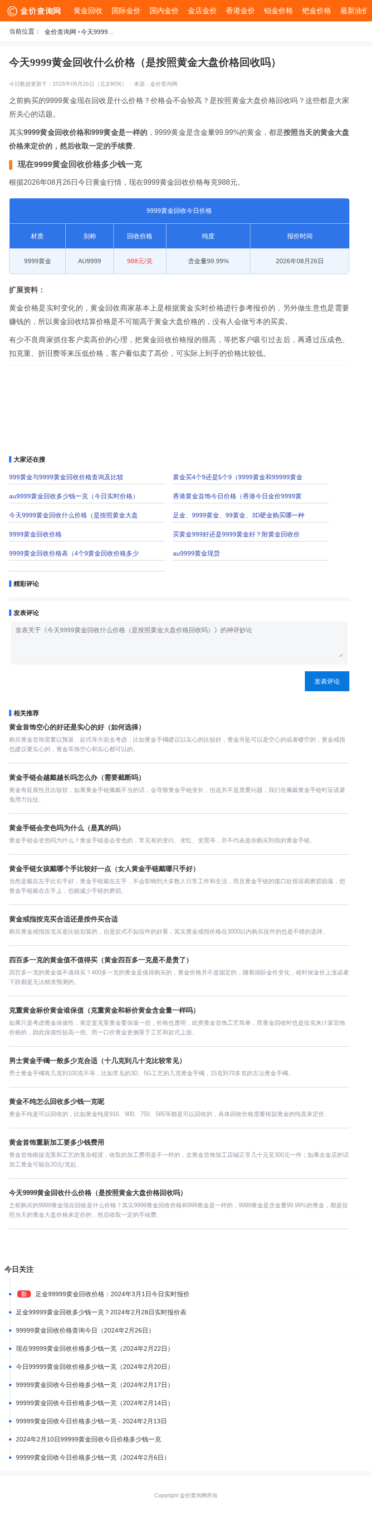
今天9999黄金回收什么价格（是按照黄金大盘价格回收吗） (99, 31)
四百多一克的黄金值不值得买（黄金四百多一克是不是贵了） (101, 960)
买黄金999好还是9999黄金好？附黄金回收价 (236, 534)
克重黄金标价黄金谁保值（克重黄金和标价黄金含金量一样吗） (104, 1010)
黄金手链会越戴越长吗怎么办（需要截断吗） (77, 777)
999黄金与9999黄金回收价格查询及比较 (66, 477)
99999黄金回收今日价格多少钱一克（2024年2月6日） (93, 1457)
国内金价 (164, 11)
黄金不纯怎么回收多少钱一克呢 (56, 1101)
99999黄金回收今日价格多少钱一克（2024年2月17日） (95, 1384)
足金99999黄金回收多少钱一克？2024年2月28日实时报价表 (101, 1312)
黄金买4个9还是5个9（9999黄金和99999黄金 (238, 477)
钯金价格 (316, 11)
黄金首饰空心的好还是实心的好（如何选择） (77, 727)
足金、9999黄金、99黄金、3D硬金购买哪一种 (238, 515)
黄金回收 (88, 11)
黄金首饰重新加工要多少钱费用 (56, 1142)
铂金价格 (278, 11)
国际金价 (126, 11)
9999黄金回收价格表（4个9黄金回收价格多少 (74, 553)
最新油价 (354, 11)
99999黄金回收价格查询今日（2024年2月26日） (85, 1330)
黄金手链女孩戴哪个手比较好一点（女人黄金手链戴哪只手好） (104, 868)
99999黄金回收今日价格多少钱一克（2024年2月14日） (95, 1403)
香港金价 (240, 11)
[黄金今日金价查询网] (34, 11)
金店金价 (202, 11)
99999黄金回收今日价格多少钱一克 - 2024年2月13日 (91, 1421)
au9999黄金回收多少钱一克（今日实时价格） (74, 496)
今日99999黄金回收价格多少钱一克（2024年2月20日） (95, 1366)
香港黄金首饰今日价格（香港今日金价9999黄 (237, 496)
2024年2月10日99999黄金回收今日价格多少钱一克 (88, 1439)
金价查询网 (60, 31)
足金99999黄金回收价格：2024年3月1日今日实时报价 (112, 1294)
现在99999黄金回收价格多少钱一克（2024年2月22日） (95, 1348)
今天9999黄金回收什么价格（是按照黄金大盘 (73, 515)
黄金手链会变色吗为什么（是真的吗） (67, 827)
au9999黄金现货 (196, 553)
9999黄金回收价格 (35, 534)
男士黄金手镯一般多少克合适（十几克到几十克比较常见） (97, 1060)
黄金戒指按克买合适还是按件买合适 (63, 919)
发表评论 (327, 681)
